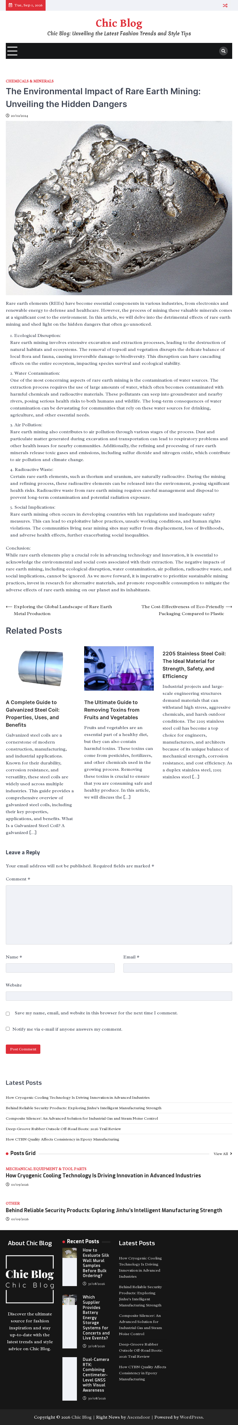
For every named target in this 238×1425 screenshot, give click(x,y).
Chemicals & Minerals (30, 81)
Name (14, 957)
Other (13, 1203)
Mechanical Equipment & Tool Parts (46, 1169)
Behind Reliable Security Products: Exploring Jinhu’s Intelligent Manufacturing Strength (83, 1107)
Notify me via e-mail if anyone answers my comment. (67, 1029)
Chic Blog (119, 23)
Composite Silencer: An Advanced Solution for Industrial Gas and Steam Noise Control (82, 1118)
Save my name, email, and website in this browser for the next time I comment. (96, 1013)
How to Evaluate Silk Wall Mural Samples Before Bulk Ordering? (96, 1263)
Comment (18, 879)
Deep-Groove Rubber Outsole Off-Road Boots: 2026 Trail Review (63, 1128)
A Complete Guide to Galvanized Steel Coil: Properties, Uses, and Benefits (32, 713)
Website (14, 985)
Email (131, 957)
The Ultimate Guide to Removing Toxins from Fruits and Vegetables (112, 709)
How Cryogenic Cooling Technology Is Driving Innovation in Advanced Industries (78, 1097)
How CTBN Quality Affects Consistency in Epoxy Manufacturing (62, 1139)
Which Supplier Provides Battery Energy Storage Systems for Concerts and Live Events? (96, 1318)
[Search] (223, 51)
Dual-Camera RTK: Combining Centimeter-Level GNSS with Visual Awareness (96, 1375)
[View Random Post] (225, 5)
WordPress (191, 1417)
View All (221, 1153)
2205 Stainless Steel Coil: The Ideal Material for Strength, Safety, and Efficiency (194, 664)
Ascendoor (138, 1417)
